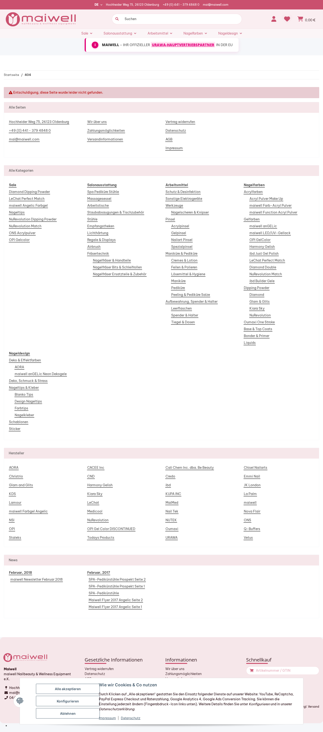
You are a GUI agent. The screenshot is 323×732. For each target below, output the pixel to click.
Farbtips (21, 408)
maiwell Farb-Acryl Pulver (270, 205)
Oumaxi (172, 529)
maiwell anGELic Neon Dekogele (41, 374)
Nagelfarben (254, 185)
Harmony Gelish (262, 247)
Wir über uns (97, 122)
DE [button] (97, 4)
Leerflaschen (181, 308)
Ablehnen (68, 713)
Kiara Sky (257, 308)
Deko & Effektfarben (25, 360)
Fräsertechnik (98, 253)
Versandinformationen (105, 139)
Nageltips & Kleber (24, 388)
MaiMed (172, 502)
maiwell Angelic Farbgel (28, 205)
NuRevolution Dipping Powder (33, 219)
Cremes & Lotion (184, 260)
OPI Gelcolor (19, 240)
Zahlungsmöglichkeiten (106, 130)
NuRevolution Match (25, 226)
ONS (247, 520)
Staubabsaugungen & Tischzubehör (115, 212)
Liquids (250, 343)
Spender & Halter (184, 315)
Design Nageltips (28, 401)
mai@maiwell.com (215, 4)
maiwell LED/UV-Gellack (270, 233)
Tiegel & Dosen (183, 322)
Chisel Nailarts (255, 467)
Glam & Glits (259, 301)
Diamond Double (262, 267)
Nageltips (17, 212)
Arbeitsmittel (177, 185)
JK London (252, 485)
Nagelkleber (24, 415)
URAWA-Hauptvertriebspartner (183, 44)
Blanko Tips (24, 394)
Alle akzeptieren (68, 689)
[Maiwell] (41, 18)
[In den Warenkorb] (251, 671)
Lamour (15, 502)
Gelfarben (252, 219)
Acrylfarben (253, 192)
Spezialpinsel (181, 247)
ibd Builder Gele (262, 281)
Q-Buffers (252, 529)
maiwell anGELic (263, 226)
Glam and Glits (21, 485)
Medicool (94, 511)
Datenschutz (176, 130)
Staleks (15, 537)
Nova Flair (252, 511)
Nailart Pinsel (181, 240)
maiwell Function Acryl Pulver (273, 212)
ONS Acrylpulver (22, 233)
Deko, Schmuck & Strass (28, 381)
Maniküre (178, 281)
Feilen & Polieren (184, 267)
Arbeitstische (98, 205)
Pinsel (170, 219)
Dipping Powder (256, 288)
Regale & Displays (101, 240)
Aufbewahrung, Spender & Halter (192, 301)
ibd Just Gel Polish (264, 253)
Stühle (92, 219)
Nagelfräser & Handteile (112, 260)
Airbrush (93, 247)
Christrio (16, 476)
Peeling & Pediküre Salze (190, 295)
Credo (170, 476)
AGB (169, 139)
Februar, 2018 (20, 572)
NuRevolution (260, 315)
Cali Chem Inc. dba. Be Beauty (190, 467)
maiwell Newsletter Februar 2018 (36, 579)
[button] (273, 19)
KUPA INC (173, 494)
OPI (12, 529)
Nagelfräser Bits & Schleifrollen (117, 267)
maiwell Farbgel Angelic (28, 511)
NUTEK (171, 520)
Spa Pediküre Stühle (103, 192)
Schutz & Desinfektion (183, 192)
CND (91, 476)
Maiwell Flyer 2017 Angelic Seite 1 (115, 607)
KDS (12, 494)
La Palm (250, 494)
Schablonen (18, 422)
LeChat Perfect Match (26, 199)
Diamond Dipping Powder (29, 192)
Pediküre (178, 288)
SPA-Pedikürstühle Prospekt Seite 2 (117, 579)
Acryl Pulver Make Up (266, 199)
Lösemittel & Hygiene (188, 274)
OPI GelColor (260, 240)
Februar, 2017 (98, 572)
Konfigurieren (68, 701)
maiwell (250, 502)
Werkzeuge (174, 205)
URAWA (172, 537)
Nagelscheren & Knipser (190, 212)
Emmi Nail (252, 476)
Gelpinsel (178, 233)
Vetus (248, 537)
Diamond (256, 295)
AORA (19, 367)
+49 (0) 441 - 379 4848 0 (181, 4)
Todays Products (100, 537)
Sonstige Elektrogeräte (184, 199)
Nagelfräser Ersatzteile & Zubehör (119, 274)
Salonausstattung (102, 185)
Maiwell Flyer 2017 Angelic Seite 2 (116, 600)
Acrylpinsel (180, 226)
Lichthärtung (97, 233)
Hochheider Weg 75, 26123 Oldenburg (132, 4)
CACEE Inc (95, 467)
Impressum (174, 148)
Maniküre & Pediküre (181, 253)
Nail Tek (172, 511)
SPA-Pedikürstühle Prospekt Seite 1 (117, 586)
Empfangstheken (100, 226)
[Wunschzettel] (287, 19)
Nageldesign (19, 353)
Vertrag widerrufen (180, 122)
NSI (11, 520)
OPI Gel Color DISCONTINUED (111, 529)
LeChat (93, 502)
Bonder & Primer (256, 336)
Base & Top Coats (258, 329)
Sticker (14, 429)
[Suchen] (116, 19)
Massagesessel (99, 199)
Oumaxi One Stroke (259, 322)
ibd (168, 485)
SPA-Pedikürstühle (104, 593)
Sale (12, 185)
